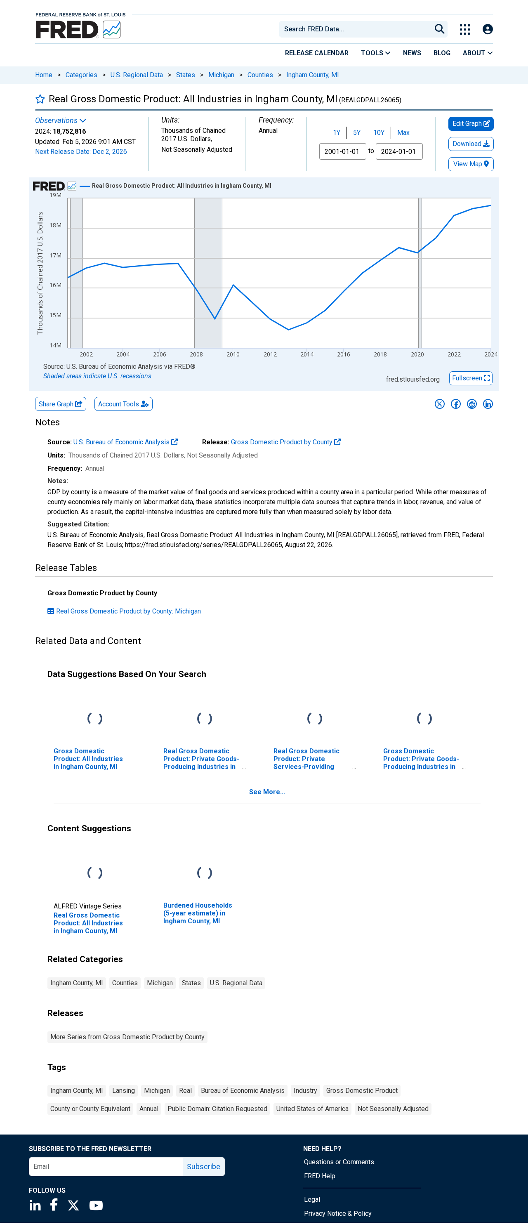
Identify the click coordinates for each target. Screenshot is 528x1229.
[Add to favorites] (40, 99)
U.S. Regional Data (137, 75)
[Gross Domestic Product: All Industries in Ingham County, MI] (95, 719)
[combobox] (354, 29)
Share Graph (57, 404)
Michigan (221, 75)
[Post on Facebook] (456, 404)
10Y (378, 133)
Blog (442, 53)
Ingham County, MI (312, 75)
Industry (305, 1091)
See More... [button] (267, 792)
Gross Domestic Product (362, 1091)
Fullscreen (468, 378)
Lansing (123, 1091)
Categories (81, 75)
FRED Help (319, 1176)
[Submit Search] (440, 29)
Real (185, 1091)
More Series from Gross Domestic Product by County (127, 1037)
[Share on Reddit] (472, 404)
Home (43, 75)
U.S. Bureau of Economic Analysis (122, 442)
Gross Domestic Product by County (282, 442)
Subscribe (203, 1166)
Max (403, 133)
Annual (148, 1109)
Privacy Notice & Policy (338, 1213)
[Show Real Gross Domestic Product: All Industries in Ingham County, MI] (181, 185)
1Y (336, 133)
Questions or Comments (339, 1162)
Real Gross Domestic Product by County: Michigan (128, 611)
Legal (312, 1199)
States (185, 75)
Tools (373, 53)
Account (118, 404)
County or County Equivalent (90, 1109)
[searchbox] (356, 29)
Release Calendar (317, 53)
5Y (357, 133)
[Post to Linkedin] (488, 404)
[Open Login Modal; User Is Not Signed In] (488, 29)
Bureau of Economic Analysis (243, 1091)
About (475, 53)
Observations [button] (57, 120)
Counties (260, 75)
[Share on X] (440, 404)
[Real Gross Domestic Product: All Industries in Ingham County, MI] (95, 873)
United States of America (312, 1109)
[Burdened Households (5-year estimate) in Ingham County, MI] (204, 873)
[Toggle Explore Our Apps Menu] (465, 29)
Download (468, 144)
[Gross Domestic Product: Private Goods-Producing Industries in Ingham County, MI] (424, 719)
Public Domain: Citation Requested (217, 1109)
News (412, 53)
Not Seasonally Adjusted (393, 1109)
